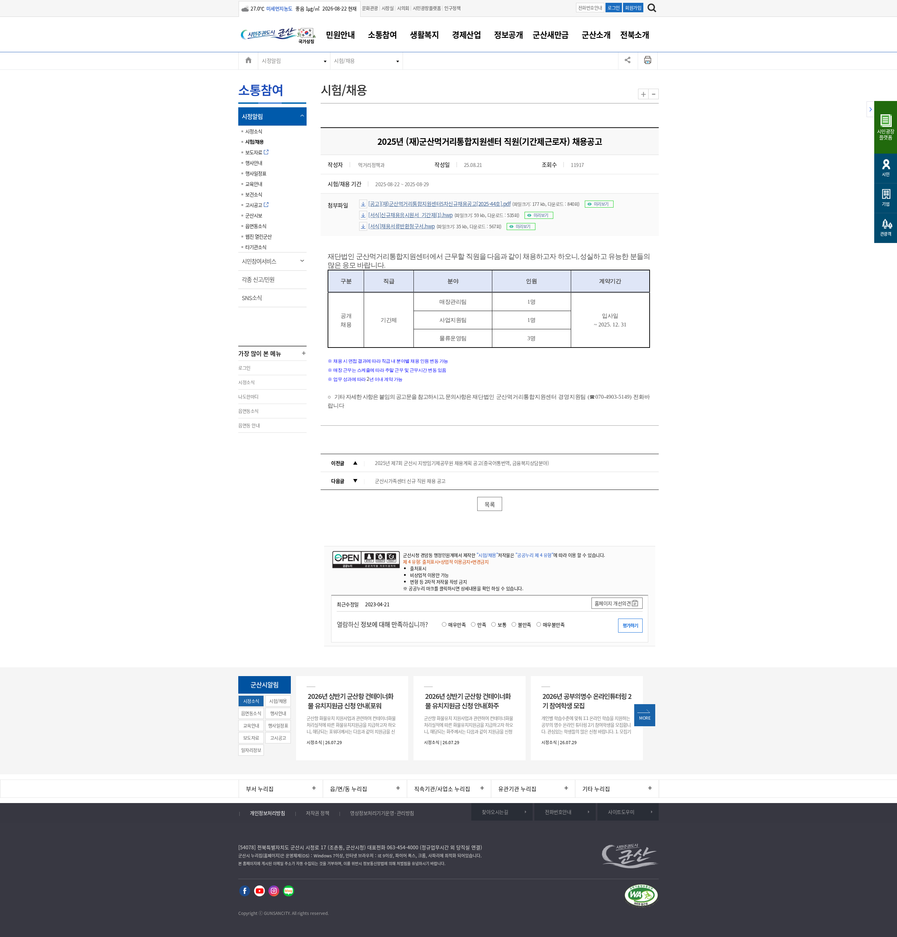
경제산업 (466, 34)
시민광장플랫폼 (427, 8)
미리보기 (601, 204)
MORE (644, 718)
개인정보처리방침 (267, 812)
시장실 (388, 8)
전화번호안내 (590, 7)
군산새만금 (551, 34)
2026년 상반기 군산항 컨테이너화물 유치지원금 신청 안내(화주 (468, 700)
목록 (490, 504)
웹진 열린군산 (258, 236)
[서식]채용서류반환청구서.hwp (401, 226)
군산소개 (596, 34)
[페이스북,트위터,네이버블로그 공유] (628, 60)
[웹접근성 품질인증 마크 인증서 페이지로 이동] (641, 897)
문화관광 (370, 8)
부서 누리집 (260, 788)
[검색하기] (652, 8)
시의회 (403, 8)
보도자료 (253, 152)
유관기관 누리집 (517, 788)
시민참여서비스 (261, 264)
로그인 (614, 7)
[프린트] (648, 60)
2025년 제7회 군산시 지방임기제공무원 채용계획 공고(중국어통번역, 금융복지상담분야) (462, 462)
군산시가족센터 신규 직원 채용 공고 (410, 480)
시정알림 (271, 61)
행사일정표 (255, 173)
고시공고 (253, 204)
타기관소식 (255, 246)
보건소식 (253, 194)
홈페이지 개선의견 (613, 603)
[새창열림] (306, 36)
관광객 (885, 234)
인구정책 (452, 8)
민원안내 (340, 34)
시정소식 (253, 131)
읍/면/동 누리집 (348, 788)
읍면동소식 (255, 225)
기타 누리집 (596, 788)
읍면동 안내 (249, 425)
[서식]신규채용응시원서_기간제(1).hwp (410, 215)
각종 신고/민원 (260, 282)
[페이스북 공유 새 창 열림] (244, 891)
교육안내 (253, 183)
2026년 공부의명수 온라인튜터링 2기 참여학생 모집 (586, 700)
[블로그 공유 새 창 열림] (288, 891)
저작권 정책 (317, 812)
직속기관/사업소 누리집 (442, 788)
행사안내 (253, 162)
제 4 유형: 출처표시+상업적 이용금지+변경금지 (445, 561)
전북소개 (634, 34)
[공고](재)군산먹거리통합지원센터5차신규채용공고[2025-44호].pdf (439, 204)
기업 (885, 204)
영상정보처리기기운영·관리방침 (382, 812)
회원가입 (633, 7)
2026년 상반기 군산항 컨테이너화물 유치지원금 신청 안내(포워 (350, 700)
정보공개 (508, 34)
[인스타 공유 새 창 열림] (273, 891)
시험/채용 (344, 61)
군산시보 (253, 215)
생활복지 (424, 34)
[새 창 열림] (365, 559)
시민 (885, 174)
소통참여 (382, 34)
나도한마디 (248, 396)
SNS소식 (254, 300)
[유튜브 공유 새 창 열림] (259, 891)
